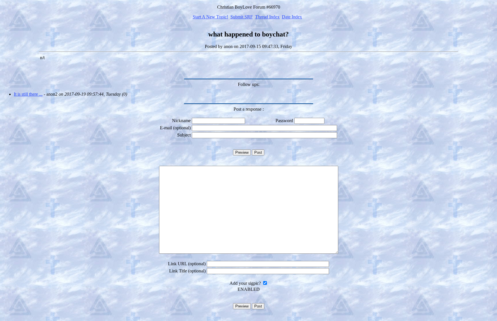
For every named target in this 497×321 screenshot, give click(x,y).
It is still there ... (28, 94)
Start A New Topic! (210, 16)
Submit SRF (241, 16)
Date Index (292, 16)
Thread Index (267, 16)
